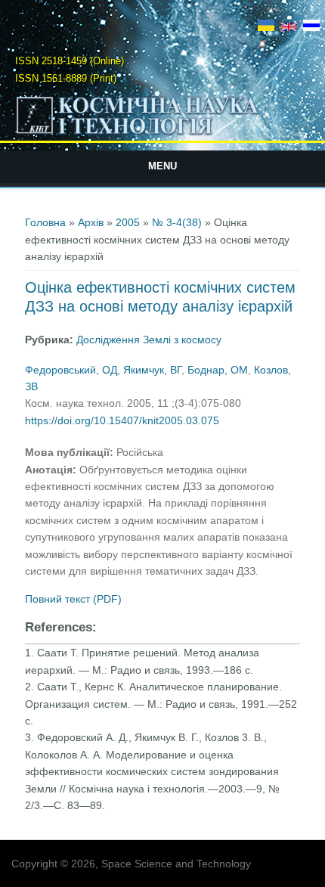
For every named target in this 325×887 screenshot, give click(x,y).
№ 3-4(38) (177, 222)
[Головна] (163, 134)
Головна (45, 222)
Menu (162, 166)
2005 (128, 222)
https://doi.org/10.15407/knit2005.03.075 (122, 420)
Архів (91, 222)
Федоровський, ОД (71, 370)
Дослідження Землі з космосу (148, 339)
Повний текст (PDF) (73, 599)
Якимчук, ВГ (152, 370)
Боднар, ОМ (217, 370)
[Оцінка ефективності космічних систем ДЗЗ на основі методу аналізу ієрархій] (266, 27)
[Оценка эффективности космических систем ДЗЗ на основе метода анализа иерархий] (311, 27)
